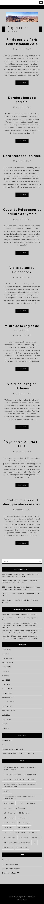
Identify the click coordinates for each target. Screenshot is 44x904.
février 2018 (7, 689)
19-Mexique (20, 833)
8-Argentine (9, 803)
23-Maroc (36, 837)
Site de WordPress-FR (10, 873)
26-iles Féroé (22, 847)
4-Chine (31, 779)
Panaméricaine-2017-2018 (12, 749)
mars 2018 (6, 684)
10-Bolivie (31, 803)
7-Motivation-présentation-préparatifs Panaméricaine (20, 797)
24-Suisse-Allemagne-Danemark (17, 842)
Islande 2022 (7, 740)
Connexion (6, 860)
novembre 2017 (8, 702)
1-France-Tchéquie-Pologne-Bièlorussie (20, 774)
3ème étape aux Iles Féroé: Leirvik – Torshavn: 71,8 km (20, 601)
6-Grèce (7, 791)
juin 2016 (6, 724)
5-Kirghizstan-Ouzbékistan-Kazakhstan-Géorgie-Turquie (20, 785)
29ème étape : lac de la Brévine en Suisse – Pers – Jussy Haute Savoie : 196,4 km (21, 575)
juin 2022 (6, 654)
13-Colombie (24, 813)
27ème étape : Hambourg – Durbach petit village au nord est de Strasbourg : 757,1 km (21, 588)
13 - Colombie (9, 813)
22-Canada (23, 837)
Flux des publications (10, 864)
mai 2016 (5, 728)
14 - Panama (9, 818)
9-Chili (20, 803)
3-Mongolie (19, 779)
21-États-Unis (9, 837)
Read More (22, 82)
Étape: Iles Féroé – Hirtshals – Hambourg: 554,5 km (20, 595)
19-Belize (8, 833)
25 (35, 842)
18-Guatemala (24, 828)
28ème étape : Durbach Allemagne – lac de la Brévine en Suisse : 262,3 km (19, 582)
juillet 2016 (6, 719)
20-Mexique (34, 833)
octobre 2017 (7, 706)
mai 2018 (5, 676)
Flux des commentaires (11, 868)
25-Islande (8, 847)
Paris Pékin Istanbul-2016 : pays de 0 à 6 (18, 753)
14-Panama (22, 818)
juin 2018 (6, 671)
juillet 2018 (6, 667)
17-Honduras (9, 828)
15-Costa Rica (9, 823)
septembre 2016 (8, 710)
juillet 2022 (6, 649)
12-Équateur (20, 808)
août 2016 (6, 715)
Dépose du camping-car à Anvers (23, 614)
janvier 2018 (7, 693)
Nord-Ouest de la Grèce (22, 156)
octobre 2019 (7, 662)
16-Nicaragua (24, 823)
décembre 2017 (8, 697)
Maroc (4, 745)
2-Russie (7, 779)
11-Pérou (7, 808)
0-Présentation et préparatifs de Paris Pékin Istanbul (19, 768)
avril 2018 (6, 680)
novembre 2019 (8, 658)
